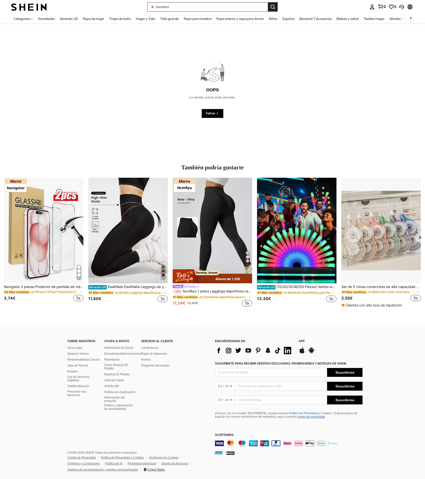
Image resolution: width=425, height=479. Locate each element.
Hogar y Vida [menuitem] (145, 19)
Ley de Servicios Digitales (78, 378)
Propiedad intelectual (142, 463)
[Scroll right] (410, 18)
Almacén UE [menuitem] (69, 19)
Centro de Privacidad (81, 457)
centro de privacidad (311, 416)
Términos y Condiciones (83, 463)
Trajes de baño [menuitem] (120, 19)
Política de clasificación (120, 392)
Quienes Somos (78, 353)
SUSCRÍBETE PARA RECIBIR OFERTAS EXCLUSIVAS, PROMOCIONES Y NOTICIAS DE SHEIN (280, 363)
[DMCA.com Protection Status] (230, 453)
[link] (382, 7)
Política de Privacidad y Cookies (310, 413)
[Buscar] (273, 7)
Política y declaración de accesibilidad (118, 407)
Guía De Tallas (114, 380)
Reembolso (112, 359)
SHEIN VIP (111, 386)
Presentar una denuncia (76, 393)
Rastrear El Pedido (117, 374)
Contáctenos (149, 348)
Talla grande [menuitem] (169, 19)
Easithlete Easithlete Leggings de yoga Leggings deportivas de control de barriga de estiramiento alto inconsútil (128, 287)
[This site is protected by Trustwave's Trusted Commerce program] (218, 453)
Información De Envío (118, 348)
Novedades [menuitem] (46, 19)
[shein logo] (29, 7)
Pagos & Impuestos (154, 353)
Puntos (146, 359)
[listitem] (43, 243)
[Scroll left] (405, 18)
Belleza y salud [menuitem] (347, 19)
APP (302, 341)
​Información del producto (114, 399)
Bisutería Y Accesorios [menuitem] (315, 19)
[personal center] (372, 7)
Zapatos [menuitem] (288, 19)
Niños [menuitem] (273, 19)
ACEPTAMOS (224, 435)
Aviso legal (74, 348)
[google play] (311, 352)
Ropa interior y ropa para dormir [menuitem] (240, 19)
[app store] (302, 352)
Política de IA (113, 463)
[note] (212, 276)
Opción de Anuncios (174, 463)
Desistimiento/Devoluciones (123, 353)
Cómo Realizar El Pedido (116, 366)
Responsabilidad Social (83, 359)
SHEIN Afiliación (78, 386)
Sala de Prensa (77, 365)
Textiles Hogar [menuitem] (374, 19)
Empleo (72, 371)
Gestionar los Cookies (164, 457)
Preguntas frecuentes (155, 365)
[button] (402, 7)
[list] (254, 350)
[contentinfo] (289, 443)
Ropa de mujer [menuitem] (93, 19)
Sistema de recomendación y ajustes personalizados (102, 469)
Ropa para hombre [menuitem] (198, 19)
